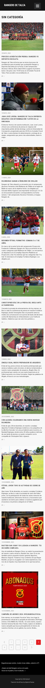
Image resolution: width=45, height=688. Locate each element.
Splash (28, 679)
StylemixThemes (29, 682)
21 (25, 647)
